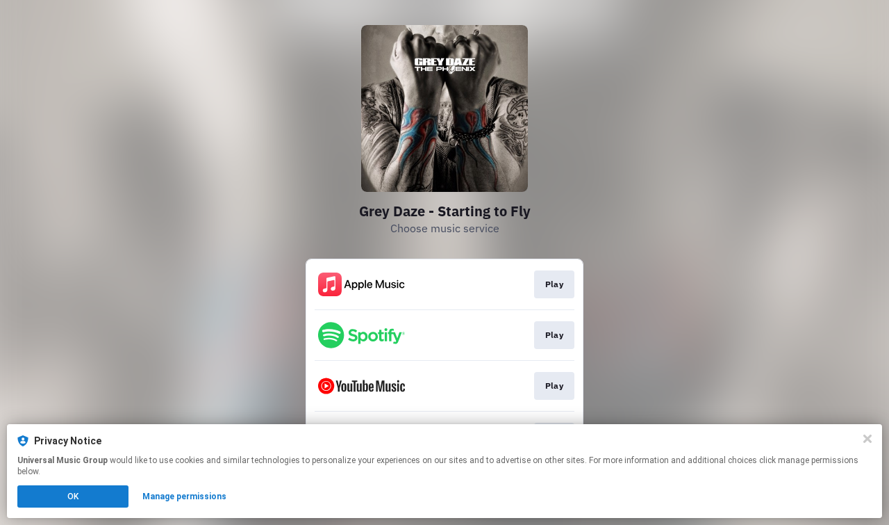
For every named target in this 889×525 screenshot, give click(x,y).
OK (72, 496)
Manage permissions (184, 496)
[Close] (867, 439)
